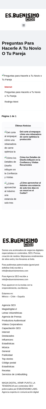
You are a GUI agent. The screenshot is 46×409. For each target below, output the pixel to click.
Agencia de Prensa (11, 316)
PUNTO (28, 383)
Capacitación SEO (11, 328)
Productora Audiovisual (13, 320)
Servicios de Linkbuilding (14, 374)
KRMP (20, 383)
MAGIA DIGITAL (9, 383)
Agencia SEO (9, 305)
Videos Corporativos (12, 324)
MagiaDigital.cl (9, 309)
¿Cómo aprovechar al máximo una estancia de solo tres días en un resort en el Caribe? (30, 188)
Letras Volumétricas (12, 313)
